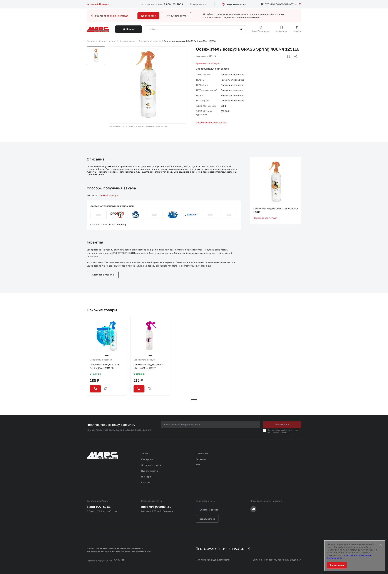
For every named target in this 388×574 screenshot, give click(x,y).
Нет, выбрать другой (176, 15)
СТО (198, 465)
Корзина (297, 31)
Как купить (147, 459)
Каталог (130, 29)
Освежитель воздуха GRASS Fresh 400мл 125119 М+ (104, 366)
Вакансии (201, 459)
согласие (276, 430)
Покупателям (197, 4)
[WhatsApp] (295, 60)
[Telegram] (280, 60)
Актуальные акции (236, 4)
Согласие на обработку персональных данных (277, 559)
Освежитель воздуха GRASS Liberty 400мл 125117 (148, 366)
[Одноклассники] (290, 60)
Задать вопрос (207, 518)
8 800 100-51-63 (173, 4)
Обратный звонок (209, 509)
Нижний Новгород (109, 195)
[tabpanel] (107, 355)
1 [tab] (194, 399)
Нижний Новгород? (117, 15)
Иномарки (146, 476)
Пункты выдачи (149, 471)
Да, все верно (148, 15)
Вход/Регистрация (261, 31)
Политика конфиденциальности (213, 559)
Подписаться (282, 424)
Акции (144, 453)
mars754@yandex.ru (156, 506)
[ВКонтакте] (285, 60)
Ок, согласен (337, 565)
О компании (202, 453)
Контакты (146, 482)
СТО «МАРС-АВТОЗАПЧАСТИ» (280, 4)
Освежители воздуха (101, 359)
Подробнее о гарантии (103, 274)
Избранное (281, 31)
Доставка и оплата (151, 465)
